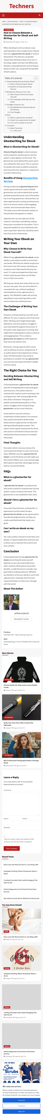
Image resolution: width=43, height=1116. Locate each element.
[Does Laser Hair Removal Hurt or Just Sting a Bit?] (21, 921)
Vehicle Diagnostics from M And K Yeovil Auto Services (20, 890)
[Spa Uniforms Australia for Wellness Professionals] (21, 1075)
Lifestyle (7, 968)
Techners (21, 6)
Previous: (18, 633)
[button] (4, 15)
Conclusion (10, 125)
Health (6, 931)
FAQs (8, 115)
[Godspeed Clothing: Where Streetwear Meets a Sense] (21, 958)
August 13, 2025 (19, 42)
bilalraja (7, 940)
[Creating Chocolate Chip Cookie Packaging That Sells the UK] (21, 997)
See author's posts (21, 619)
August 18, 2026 (18, 728)
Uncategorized (9, 30)
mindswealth (8, 1017)
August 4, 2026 (20, 766)
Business (7, 1007)
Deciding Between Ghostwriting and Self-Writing (22, 108)
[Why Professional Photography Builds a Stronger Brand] (21, 745)
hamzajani (8, 978)
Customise (21, 1106)
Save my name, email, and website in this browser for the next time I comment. (19, 840)
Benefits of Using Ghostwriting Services (21, 88)
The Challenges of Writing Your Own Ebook (22, 101)
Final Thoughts (15, 112)
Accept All (21, 1100)
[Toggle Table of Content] (34, 78)
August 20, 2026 (16, 940)
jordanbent (8, 728)
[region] (21, 1099)
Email (25, 818)
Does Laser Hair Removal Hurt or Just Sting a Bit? (21, 865)
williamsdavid (9, 42)
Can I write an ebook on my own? (21, 123)
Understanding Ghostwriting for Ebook (20, 81)
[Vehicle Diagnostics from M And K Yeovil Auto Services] (21, 1036)
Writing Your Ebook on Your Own (18, 92)
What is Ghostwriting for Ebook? (21, 84)
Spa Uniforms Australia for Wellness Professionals (21, 898)
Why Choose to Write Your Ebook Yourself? (21, 96)
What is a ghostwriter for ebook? (21, 118)
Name (6, 818)
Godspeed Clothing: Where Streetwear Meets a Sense (20, 872)
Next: (21, 641)
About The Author (16, 128)
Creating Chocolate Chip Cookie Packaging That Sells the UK (20, 881)
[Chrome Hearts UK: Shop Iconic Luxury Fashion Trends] (21, 669)
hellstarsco (8, 690)
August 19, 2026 (17, 690)
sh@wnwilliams (9, 766)
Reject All (21, 1111)
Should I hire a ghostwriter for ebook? (23, 120)
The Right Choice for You (15, 105)
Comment (8, 790)
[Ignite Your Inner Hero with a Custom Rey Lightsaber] (21, 707)
